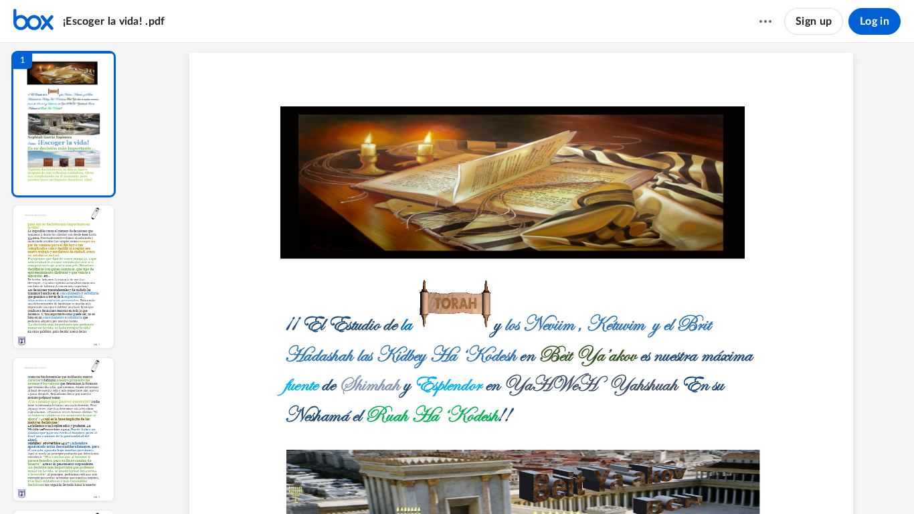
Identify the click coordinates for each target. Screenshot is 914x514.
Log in (874, 21)
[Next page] (482, 481)
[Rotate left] (582, 481)
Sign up (814, 21)
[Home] (33, 21)
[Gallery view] (608, 481)
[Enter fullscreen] (632, 481)
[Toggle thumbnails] (410, 481)
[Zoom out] (510, 481)
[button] (63, 124)
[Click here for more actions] (765, 21)
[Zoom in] (556, 481)
